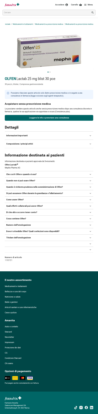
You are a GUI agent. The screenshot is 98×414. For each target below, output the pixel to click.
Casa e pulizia (10, 312)
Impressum (9, 342)
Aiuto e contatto (11, 326)
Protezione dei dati (13, 347)
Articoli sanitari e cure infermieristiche (20, 307)
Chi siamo (9, 363)
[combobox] (46, 12)
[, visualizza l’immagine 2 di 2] (49, 72)
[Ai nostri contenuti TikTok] (75, 407)
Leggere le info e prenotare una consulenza (49, 118)
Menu (90, 5)
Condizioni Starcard (13, 358)
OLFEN (10, 78)
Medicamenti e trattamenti (23, 24)
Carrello (74, 5)
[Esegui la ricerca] (92, 12)
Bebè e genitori (11, 302)
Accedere (59, 5)
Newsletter (9, 337)
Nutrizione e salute (12, 297)
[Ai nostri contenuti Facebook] (86, 407)
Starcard (8, 332)
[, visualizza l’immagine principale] (48, 72)
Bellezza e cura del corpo (15, 291)
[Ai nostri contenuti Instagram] (81, 407)
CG (6, 353)
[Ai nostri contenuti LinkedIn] (91, 407)
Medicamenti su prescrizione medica (49, 24)
